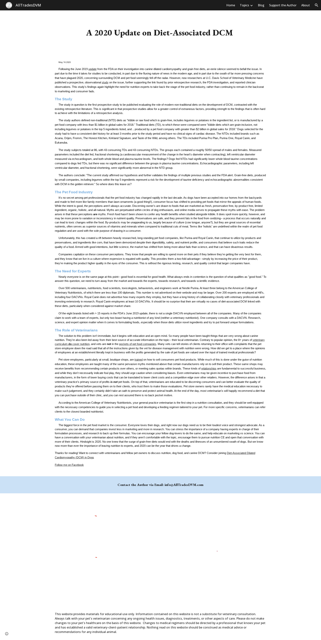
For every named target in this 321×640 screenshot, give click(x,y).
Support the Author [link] (282, 5)
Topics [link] (244, 5)
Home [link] (230, 5)
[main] (160, 32)
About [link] (305, 5)
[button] (316, 5)
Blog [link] (261, 5)
